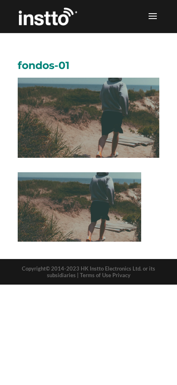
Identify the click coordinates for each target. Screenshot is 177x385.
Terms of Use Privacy (105, 275)
